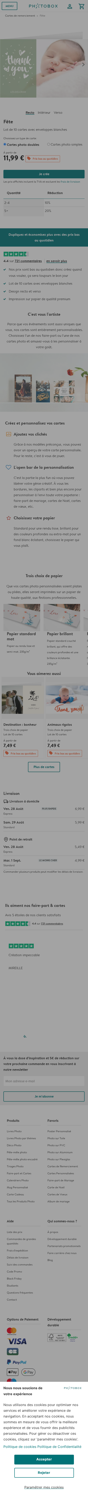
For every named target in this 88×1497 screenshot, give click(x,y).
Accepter (44, 1459)
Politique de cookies (19, 1446)
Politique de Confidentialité (59, 1446)
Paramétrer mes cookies (44, 1487)
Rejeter (44, 1472)
